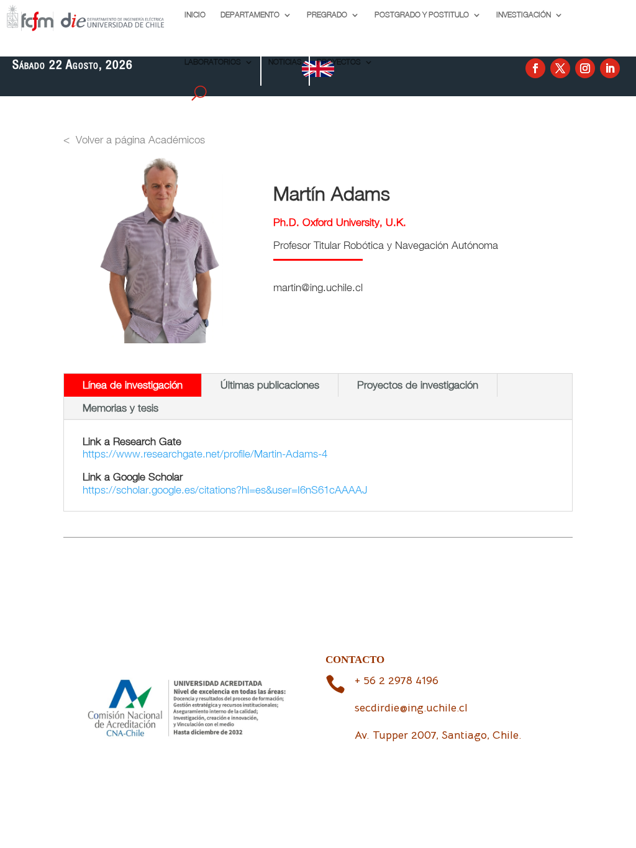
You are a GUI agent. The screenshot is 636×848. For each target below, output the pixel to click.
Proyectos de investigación (417, 385)
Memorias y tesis (120, 408)
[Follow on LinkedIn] (610, 68)
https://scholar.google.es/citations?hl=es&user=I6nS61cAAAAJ (225, 490)
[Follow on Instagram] (585, 68)
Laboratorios (212, 61)
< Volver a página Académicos (134, 139)
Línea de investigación (133, 385)
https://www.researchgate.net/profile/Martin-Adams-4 (205, 454)
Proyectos (339, 61)
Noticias (285, 61)
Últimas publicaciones (269, 385)
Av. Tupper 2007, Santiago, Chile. (438, 735)
